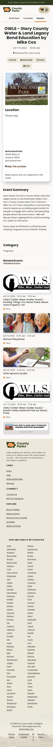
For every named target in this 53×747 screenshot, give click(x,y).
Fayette (10, 599)
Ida (8, 623)
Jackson (10, 626)
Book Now (14, 18)
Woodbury (11, 706)
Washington (33, 696)
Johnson (31, 629)
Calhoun (10, 566)
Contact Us (11, 494)
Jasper (30, 626)
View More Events (11, 263)
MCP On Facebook (14, 498)
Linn (8, 639)
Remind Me (27, 60)
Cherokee (32, 572)
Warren (10, 696)
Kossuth (10, 636)
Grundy (31, 606)
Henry (30, 616)
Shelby (9, 683)
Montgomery (12, 660)
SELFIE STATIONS (13, 526)
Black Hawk (11, 556)
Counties (28, 18)
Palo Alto (31, 666)
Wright (9, 710)
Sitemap (10, 483)
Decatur (10, 589)
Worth (30, 706)
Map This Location (16, 166)
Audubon (11, 552)
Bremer (10, 559)
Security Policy (41, 735)
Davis (30, 586)
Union (30, 690)
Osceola (31, 663)
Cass (9, 569)
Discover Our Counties (16, 518)
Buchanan (32, 559)
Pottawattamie (34, 673)
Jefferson (11, 629)
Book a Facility (13, 509)
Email (13, 60)
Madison (10, 646)
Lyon (29, 643)
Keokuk (31, 633)
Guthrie (10, 609)
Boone (30, 556)
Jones (9, 633)
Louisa (30, 639)
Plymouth (11, 670)
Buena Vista (12, 562)
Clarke (30, 576)
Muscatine (32, 660)
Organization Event (23, 735)
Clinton (10, 583)
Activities (10, 522)
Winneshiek (32, 703)
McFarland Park (21, 53)
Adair (9, 546)
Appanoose (33, 549)
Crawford (32, 583)
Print (27, 66)
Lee (29, 636)
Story (8, 309)
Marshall (31, 649)
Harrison (10, 616)
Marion (10, 649)
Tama (30, 686)
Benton (30, 552)
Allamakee (11, 549)
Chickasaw (11, 576)
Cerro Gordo (12, 572)
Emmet (30, 596)
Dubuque (11, 596)
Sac (8, 680)
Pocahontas (33, 670)
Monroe (31, 656)
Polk (8, 673)
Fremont (31, 603)
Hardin (30, 613)
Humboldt (32, 619)
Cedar (30, 569)
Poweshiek (11, 676)
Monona (10, 656)
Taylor (9, 690)
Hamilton (31, 609)
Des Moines (12, 593)
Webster (31, 700)
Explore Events (13, 513)
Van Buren (11, 693)
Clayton (31, 579)
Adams (31, 546)
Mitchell (31, 653)
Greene (10, 606)
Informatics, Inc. (26, 729)
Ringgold (31, 676)
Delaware (32, 589)
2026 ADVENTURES (14, 479)
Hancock (10, 613)
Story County (34, 53)
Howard (10, 619)
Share (41, 60)
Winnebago (12, 703)
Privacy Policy (11, 735)
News (8, 471)
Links (8, 475)
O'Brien (10, 663)
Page (9, 666)
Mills (8, 653)
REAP (33, 737)
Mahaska (31, 646)
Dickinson (32, 593)
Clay (9, 579)
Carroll (30, 566)
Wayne (10, 700)
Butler (30, 562)
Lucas (9, 643)
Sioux (30, 683)
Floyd (30, 599)
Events (40, 18)
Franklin (10, 603)
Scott (30, 680)
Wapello (31, 693)
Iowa (30, 623)
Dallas (9, 586)
